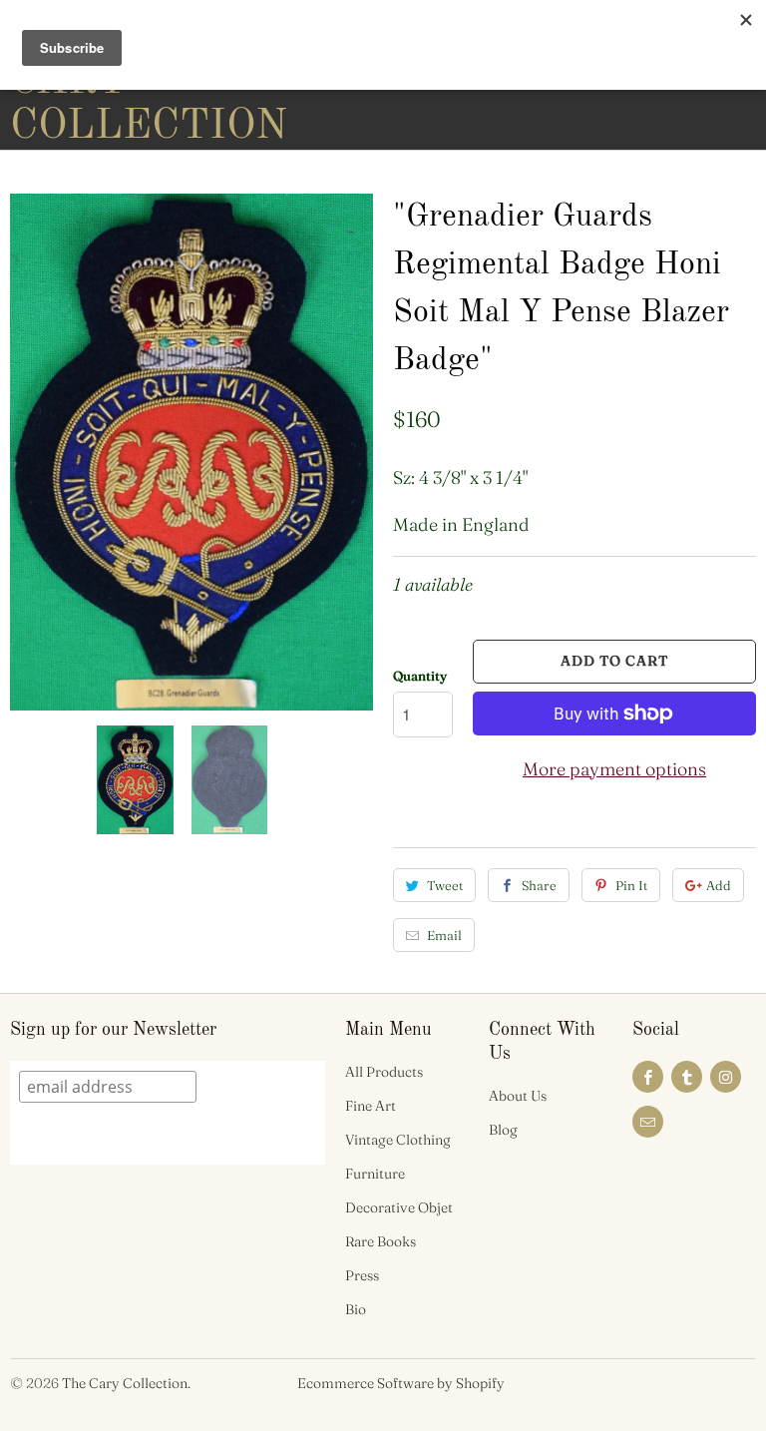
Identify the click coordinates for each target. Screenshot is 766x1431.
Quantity (420, 676)
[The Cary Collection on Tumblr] (686, 1077)
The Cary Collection (125, 1383)
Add (718, 885)
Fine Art (370, 1106)
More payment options (614, 768)
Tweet (445, 885)
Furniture (375, 1174)
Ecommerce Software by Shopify (401, 1383)
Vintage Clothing (398, 1140)
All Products (384, 1072)
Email (444, 935)
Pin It (631, 885)
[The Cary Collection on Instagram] (725, 1077)
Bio (355, 1309)
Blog (503, 1130)
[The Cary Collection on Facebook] (647, 1077)
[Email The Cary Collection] (647, 1122)
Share (539, 885)
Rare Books (380, 1241)
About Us (518, 1096)
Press (362, 1275)
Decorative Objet (399, 1207)
